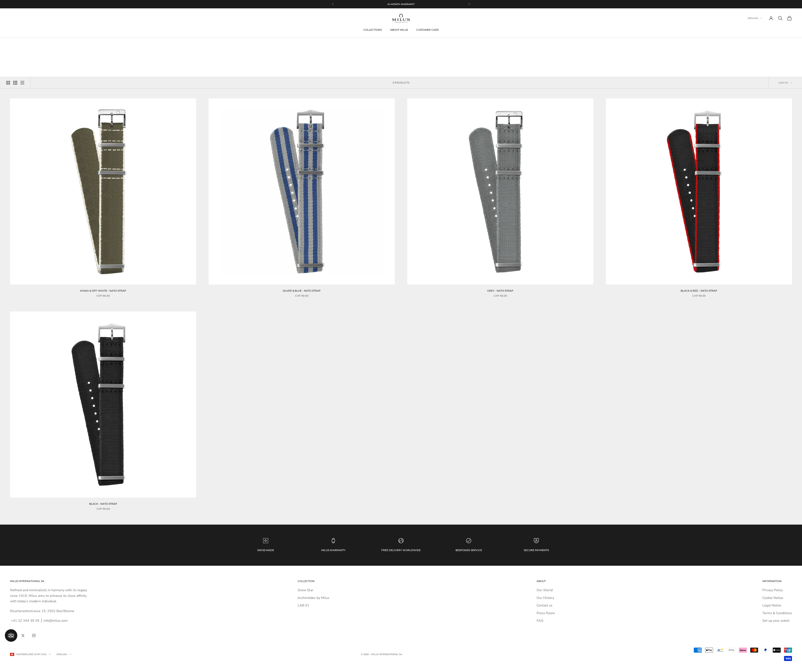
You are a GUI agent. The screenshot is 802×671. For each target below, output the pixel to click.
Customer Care (427, 29)
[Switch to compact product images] (22, 82)
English (753, 18)
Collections (372, 29)
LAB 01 (303, 605)
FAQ (540, 620)
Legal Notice (771, 605)
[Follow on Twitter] (23, 635)
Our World (545, 590)
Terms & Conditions (777, 613)
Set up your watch (775, 620)
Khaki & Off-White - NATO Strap (103, 290)
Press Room (546, 613)
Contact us (544, 605)
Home (13, 43)
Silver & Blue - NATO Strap (302, 290)
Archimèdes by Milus (313, 598)
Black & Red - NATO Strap (699, 290)
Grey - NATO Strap (500, 290)
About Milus (399, 29)
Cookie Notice (772, 598)
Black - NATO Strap (103, 503)
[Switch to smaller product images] (15, 82)
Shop (24, 43)
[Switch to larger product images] (8, 82)
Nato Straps (38, 43)
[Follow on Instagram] (34, 635)
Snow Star (305, 590)
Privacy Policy (772, 590)
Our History (545, 598)
